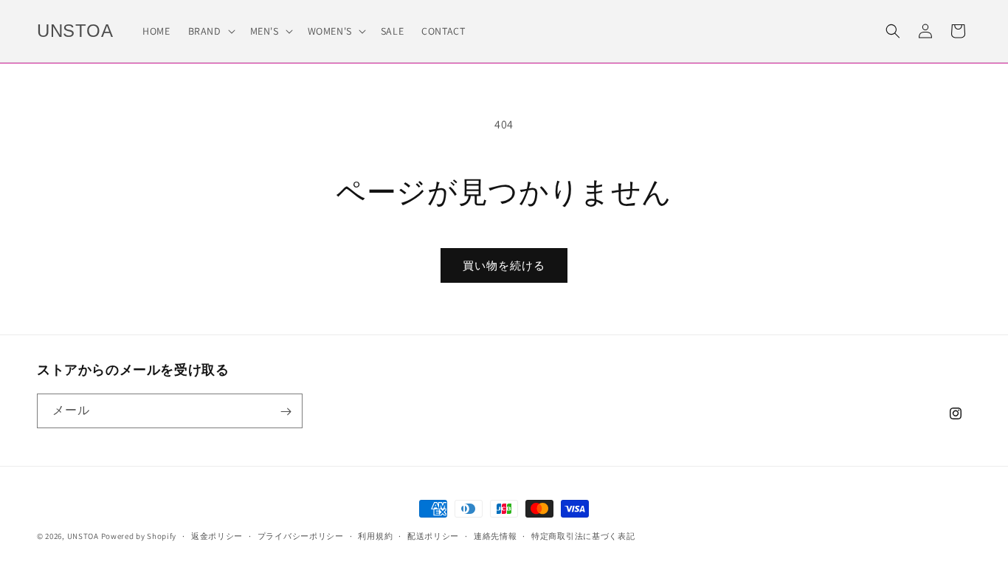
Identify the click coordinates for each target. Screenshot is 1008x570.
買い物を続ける (504, 265)
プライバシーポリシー (301, 535)
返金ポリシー (217, 535)
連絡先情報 (495, 535)
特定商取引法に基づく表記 (583, 535)
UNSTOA (83, 536)
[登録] (285, 411)
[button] (210, 31)
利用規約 (375, 535)
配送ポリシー (433, 535)
